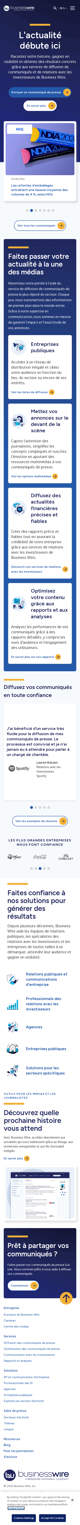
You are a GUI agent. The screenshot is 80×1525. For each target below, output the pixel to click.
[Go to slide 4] (40, 210)
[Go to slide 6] (48, 210)
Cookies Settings (24, 1517)
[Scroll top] (66, 1298)
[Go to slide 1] (27, 210)
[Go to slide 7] (53, 210)
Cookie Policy (16, 1508)
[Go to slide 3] (35, 210)
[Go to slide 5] (44, 210)
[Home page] (19, 8)
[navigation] (72, 8)
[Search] (55, 8)
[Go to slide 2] (31, 210)
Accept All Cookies (52, 1517)
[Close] (72, 1500)
